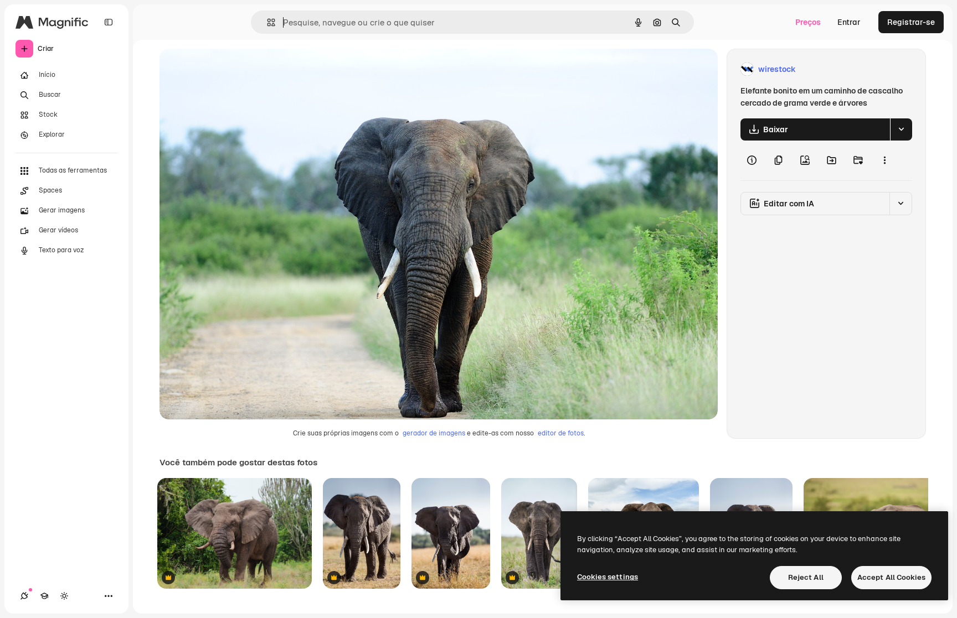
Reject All (806, 577)
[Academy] (44, 596)
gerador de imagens (434, 433)
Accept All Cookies (891, 577)
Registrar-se (911, 22)
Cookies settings (607, 576)
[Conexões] (24, 596)
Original (230, 69)
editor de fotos (561, 433)
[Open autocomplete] (266, 22)
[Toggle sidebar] (108, 22)
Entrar (849, 22)
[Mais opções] (884, 160)
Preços (808, 22)
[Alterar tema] (64, 596)
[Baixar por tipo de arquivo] (901, 129)
